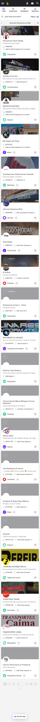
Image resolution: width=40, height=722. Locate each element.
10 (31, 684)
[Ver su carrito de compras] (32, 3)
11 (35, 684)
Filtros (33, 17)
